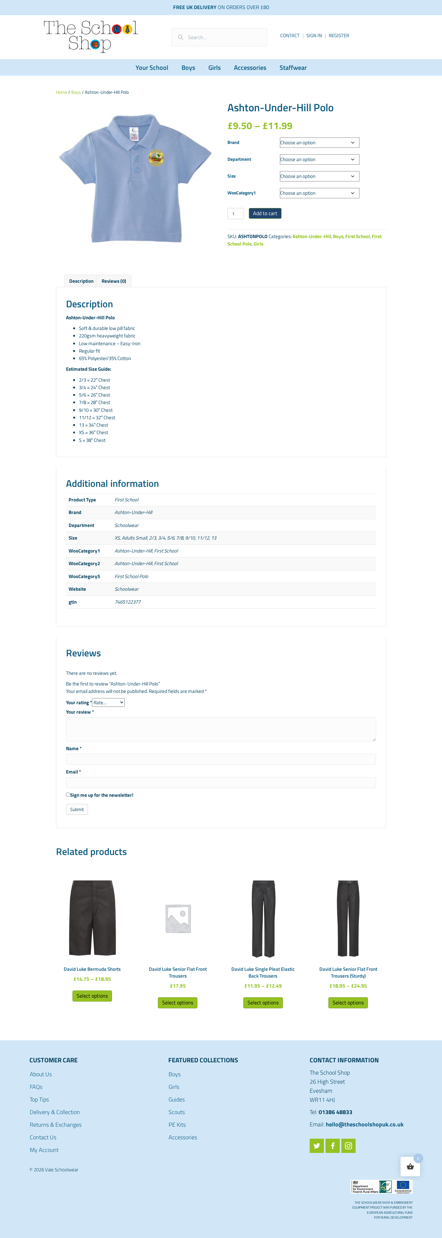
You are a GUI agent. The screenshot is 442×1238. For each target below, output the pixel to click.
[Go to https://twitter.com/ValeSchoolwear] (317, 1146)
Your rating (79, 702)
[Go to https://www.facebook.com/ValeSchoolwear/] (333, 1146)
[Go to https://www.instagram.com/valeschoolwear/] (348, 1146)
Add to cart (265, 213)
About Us (41, 1074)
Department (239, 159)
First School (357, 236)
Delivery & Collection (55, 1112)
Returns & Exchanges (56, 1124)
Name (74, 748)
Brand (233, 142)
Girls (214, 67)
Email (73, 771)
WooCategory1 (241, 192)
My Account (44, 1149)
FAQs (36, 1086)
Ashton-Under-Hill (312, 236)
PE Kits (177, 1124)
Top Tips (39, 1099)
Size (231, 175)
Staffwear (293, 67)
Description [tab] (81, 281)
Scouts (177, 1112)
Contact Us (43, 1137)
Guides (177, 1099)
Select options (92, 996)
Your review (80, 712)
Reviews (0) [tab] (114, 281)
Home (61, 92)
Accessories (250, 67)
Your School (152, 67)
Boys (188, 67)
